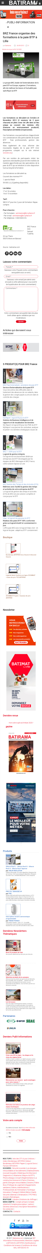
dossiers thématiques (11, 1190)
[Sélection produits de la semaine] (13, 970)
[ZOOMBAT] (13, 569)
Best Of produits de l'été (14, 952)
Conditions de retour (29, 1238)
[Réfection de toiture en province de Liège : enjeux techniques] (13, 1090)
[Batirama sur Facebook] (15, 1214)
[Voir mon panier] (35, 3)
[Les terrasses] (13, 995)
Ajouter (21, 321)
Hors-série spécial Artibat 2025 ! (21, 723)
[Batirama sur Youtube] (23, 1214)
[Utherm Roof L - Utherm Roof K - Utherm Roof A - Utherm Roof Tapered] (13, 859)
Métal (22, 1185)
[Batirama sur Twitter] (19, 1214)
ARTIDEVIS (11, 1236)
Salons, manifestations (19, 1180)
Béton (28, 1185)
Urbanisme (17, 1168)
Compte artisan (21, 1195)
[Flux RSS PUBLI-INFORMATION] (8, 27)
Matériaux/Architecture (27, 1166)
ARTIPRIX (20, 1236)
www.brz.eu (7, 153)
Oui (10, 1126)
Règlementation (28, 1171)
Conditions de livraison (12, 1238)
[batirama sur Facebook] (7, 253)
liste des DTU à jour (20, 1151)
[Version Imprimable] (20, 253)
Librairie (16, 1192)
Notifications (30, 1236)
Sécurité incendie (18, 1161)
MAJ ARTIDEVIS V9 (21, 1241)
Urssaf (18, 1171)
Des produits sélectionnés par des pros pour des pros (19, 954)
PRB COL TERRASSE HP (14, 891)
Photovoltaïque (8, 1171)
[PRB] (20, 1021)
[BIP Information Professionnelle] (11, 1021)
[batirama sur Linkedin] (15, 253)
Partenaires (9, 1016)
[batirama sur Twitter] (11, 253)
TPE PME (32, 1188)
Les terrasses (10, 1002)
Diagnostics (7, 1168)
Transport (15, 1185)
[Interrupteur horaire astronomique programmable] (13, 909)
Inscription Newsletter (27, 1199)
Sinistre (30, 1175)
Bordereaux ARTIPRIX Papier (14, 1156)
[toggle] (2, 2)
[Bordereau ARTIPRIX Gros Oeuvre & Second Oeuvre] (13, 548)
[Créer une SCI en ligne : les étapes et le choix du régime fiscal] (13, 1041)
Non (10, 1129)
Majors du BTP (28, 1168)
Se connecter (8, 1202)
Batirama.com (18, 1231)
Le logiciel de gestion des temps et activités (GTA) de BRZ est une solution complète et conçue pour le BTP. (20, 494)
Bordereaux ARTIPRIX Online (19, 1154)
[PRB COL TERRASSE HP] (13, 884)
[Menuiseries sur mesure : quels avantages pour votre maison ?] (13, 1066)
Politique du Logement (16, 1178)
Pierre (24, 1173)
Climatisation (22, 1188)
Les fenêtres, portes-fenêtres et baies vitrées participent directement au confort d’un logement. (19, 1077)
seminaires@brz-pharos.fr (25, 213)
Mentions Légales (32, 1233)
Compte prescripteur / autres (22, 1197)
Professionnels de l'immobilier (14, 1183)
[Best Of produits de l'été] (13, 945)
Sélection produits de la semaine (17, 977)
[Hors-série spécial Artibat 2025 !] (21, 753)
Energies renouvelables (17, 1175)
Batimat (13, 1188)
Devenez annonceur (10, 1199)
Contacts (16, 1204)
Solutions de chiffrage (28, 1192)
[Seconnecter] (40, 3)
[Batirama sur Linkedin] (27, 1214)
